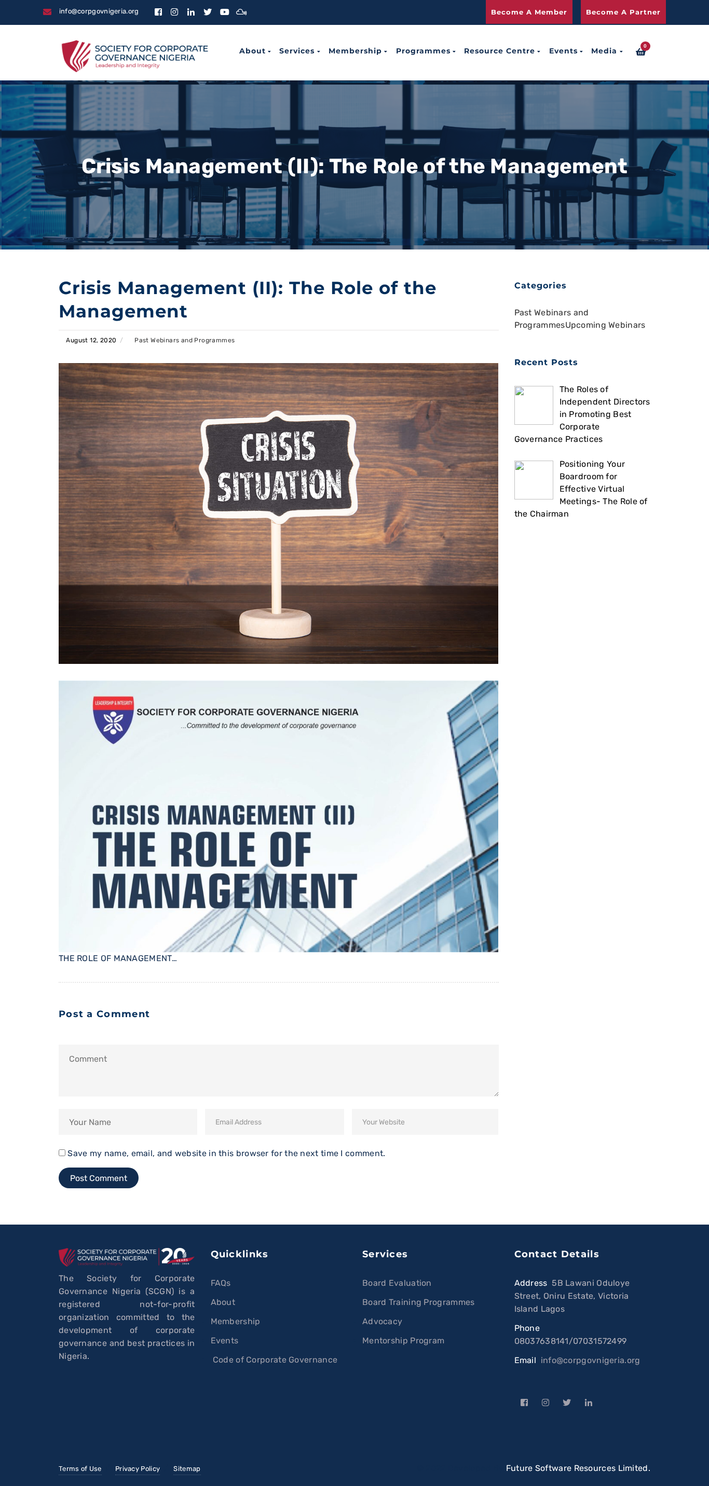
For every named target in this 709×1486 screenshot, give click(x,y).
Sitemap (186, 1469)
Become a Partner (623, 12)
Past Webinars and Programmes (184, 340)
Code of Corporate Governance (274, 1360)
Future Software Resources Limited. (578, 1468)
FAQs (221, 1283)
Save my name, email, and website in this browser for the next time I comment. (226, 1153)
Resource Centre (499, 50)
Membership (355, 50)
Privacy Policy (137, 1469)
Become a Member (529, 12)
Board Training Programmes (418, 1302)
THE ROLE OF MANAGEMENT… (118, 958)
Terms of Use (80, 1469)
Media (604, 50)
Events (563, 50)
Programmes (423, 50)
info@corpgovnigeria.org (590, 1360)
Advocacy (382, 1321)
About (252, 50)
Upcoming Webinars (605, 325)
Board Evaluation (397, 1283)
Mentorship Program (403, 1340)
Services (297, 50)
